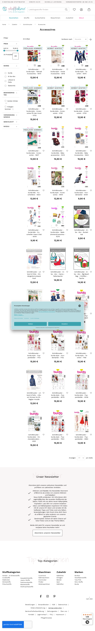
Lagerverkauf (42, 614)
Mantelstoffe (25, 584)
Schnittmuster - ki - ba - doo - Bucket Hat (81, 232)
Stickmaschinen (44, 584)
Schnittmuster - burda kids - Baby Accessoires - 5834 (81, 153)
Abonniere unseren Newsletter (47, 533)
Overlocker (42, 580)
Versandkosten (43, 604)
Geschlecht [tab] (9, 122)
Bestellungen (30, 604)
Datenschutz (62, 604)
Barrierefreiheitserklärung (34, 611)
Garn (58, 582)
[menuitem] (15, 18)
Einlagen (60, 578)
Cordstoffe (6, 578)
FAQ (51, 614)
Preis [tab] (6, 44)
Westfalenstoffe (80, 578)
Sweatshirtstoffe (26, 578)
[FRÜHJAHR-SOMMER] (34, 67)
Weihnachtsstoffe (26, 587)
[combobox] (48, 9)
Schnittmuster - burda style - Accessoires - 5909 (57, 193)
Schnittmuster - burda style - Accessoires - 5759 (81, 111)
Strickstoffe (6, 582)
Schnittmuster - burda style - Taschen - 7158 (81, 355)
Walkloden (6, 580)
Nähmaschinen (43, 578)
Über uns (63, 611)
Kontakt (31, 614)
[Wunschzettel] (74, 10)
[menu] (47, 18)
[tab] (47, 18)
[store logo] (14, 9)
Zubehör (15, 24)
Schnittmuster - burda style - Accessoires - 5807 (34, 153)
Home (4, 24)
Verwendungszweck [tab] (9, 116)
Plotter (40, 582)
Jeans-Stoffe (25, 580)
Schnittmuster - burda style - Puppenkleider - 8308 (81, 395)
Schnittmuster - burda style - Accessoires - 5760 (57, 111)
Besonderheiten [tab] (9, 94)
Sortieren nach (67, 39)
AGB (53, 604)
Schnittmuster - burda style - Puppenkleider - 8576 (58, 395)
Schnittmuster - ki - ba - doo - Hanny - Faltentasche (58, 274)
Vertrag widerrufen (55, 608)
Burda (77, 584)
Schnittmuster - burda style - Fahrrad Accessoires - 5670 (34, 72)
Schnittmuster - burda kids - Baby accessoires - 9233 (58, 153)
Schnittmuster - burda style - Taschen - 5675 (81, 72)
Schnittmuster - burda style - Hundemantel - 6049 (81, 193)
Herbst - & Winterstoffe (11, 575)
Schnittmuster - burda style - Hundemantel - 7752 (58, 355)
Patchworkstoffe (26, 582)
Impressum (60, 614)
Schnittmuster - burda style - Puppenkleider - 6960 (81, 437)
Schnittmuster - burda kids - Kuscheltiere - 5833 (34, 193)
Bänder (59, 580)
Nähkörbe (60, 575)
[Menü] (91, 613)
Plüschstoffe (6, 584)
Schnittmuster (28, 24)
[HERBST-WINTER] (58, 67)
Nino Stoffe (79, 582)
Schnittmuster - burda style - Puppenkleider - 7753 (34, 355)
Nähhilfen (60, 584)
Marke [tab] (6, 66)
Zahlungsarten (52, 611)
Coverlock (42, 575)
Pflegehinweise (46, 618)
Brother (77, 575)
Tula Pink (78, 580)
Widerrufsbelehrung (38, 608)
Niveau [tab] (6, 126)
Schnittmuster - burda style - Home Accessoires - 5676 (58, 72)
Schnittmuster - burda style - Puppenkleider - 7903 (58, 437)
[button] (43, 69)
